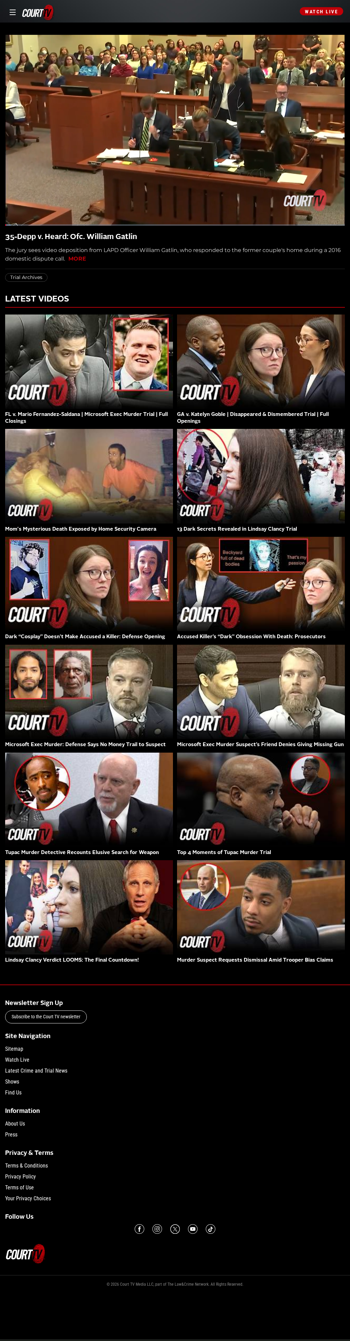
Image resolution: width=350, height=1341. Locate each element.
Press (11, 1134)
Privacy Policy (20, 1176)
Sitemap (14, 1049)
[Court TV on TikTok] (210, 1229)
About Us (15, 1123)
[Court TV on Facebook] (139, 1229)
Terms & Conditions (26, 1165)
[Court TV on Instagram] (157, 1229)
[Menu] (11, 11)
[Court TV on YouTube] (193, 1229)
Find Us (13, 1092)
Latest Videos (37, 299)
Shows (12, 1081)
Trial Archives (26, 277)
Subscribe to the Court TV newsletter (46, 1016)
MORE (77, 258)
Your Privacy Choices (28, 1198)
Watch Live (321, 11)
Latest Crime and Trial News (36, 1070)
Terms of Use (19, 1187)
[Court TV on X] (175, 1229)
